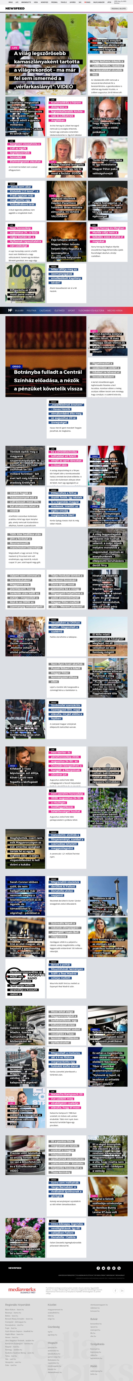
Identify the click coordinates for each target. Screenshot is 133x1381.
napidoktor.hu (53, 1363)
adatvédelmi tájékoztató (66, 1275)
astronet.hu (52, 1347)
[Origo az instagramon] (108, 1268)
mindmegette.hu (54, 1366)
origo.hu (51, 1319)
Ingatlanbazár (98, 2)
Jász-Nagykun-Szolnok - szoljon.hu (19, 1340)
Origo (11, 2)
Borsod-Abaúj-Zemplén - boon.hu (19, 1319)
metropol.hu (95, 1330)
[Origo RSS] (119, 1268)
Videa (36, 2)
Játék (109, 2)
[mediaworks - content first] (21, 1290)
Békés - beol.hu (11, 1316)
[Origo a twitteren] (103, 1268)
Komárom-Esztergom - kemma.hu (19, 1344)
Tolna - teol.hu (11, 1356)
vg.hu (50, 1332)
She (80, 2)
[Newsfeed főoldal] (14, 1268)
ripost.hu (94, 1327)
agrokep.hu (52, 1335)
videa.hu (93, 1355)
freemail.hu (95, 1349)
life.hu (92, 1333)
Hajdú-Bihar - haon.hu (14, 1334)
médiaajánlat (120, 1275)
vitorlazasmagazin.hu (99, 1305)
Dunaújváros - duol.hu (14, 1325)
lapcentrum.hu (96, 1358)
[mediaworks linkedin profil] (122, 1290)
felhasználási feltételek (84, 1275)
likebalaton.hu (53, 1360)
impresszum (110, 1275)
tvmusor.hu (94, 1311)
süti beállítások (99, 1275)
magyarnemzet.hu (55, 1310)
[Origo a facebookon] (98, 1268)
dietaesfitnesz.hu (55, 1372)
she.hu (93, 1336)
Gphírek (73, 2)
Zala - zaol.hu (10, 1365)
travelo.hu (52, 1369)
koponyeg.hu (95, 1352)
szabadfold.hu (53, 1313)
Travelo (64, 2)
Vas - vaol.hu (10, 1359)
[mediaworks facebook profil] (115, 1290)
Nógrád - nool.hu (12, 1347)
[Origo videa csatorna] (113, 1268)
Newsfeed (44, 2)
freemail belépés (119, 9)
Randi (88, 2)
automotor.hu (53, 1351)
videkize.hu (95, 1308)
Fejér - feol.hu (11, 1328)
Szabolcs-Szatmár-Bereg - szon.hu (19, 1353)
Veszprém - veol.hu (13, 1362)
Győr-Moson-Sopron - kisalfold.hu (19, 1331)
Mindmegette (26, 2)
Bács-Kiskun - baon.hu (14, 1310)
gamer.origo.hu (54, 1357)
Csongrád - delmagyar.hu (15, 1322)
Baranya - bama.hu (13, 1313)
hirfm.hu (93, 1374)
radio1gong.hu (96, 1371)
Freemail (54, 2)
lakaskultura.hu (54, 1354)
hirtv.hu (51, 1316)
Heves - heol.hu (11, 1337)
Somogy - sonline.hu (13, 1350)
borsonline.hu (96, 1324)
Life (17, 2)
